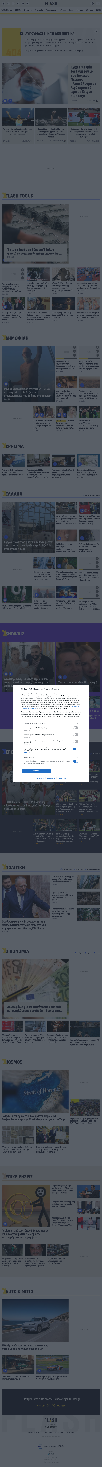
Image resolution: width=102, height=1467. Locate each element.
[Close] (85, 689)
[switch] (75, 727)
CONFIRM (36, 771)
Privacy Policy (62, 778)
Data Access (51, 778)
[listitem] (51, 723)
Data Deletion (39, 778)
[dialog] (51, 733)
